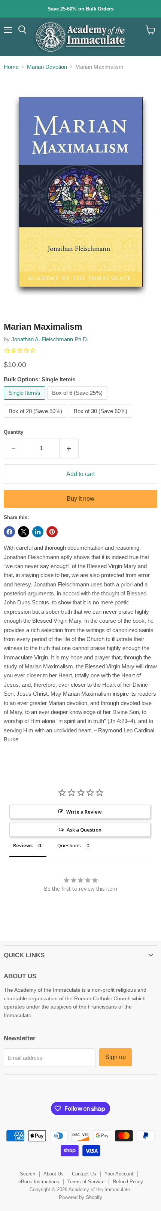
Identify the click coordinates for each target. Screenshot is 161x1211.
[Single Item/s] (25, 401)
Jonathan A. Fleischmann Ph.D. (49, 339)
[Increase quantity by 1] (69, 448)
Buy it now (80, 498)
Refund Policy (128, 1181)
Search (27, 1174)
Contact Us (84, 1174)
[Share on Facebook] (9, 531)
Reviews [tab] (23, 845)
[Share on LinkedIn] (37, 531)
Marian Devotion (47, 67)
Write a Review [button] (84, 811)
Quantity (13, 432)
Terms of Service (85, 1181)
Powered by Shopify (80, 1197)
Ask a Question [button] (84, 829)
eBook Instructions (38, 1181)
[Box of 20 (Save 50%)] (36, 419)
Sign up (115, 1057)
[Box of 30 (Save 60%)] (101, 419)
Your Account (118, 1174)
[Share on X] (23, 531)
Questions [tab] (69, 845)
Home (11, 67)
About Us (53, 1174)
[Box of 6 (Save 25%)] (78, 401)
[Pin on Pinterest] (52, 531)
